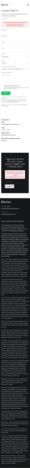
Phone (2, 48)
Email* (2, 41)
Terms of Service (24, 104)
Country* (3, 54)
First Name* (4, 29)
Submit (6, 93)
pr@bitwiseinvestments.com (8, 135)
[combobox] (15, 56)
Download (4, 140)
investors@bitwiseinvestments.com (14, 100)
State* (2, 60)
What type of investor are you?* (8, 66)
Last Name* (4, 35)
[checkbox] (2, 86)
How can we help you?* (6, 72)
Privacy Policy (5, 106)
